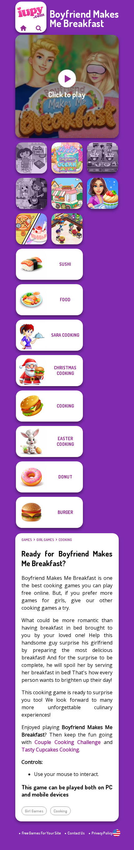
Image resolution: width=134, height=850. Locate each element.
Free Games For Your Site (41, 833)
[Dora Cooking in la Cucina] (31, 157)
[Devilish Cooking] (31, 193)
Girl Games (45, 540)
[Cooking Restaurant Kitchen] (67, 228)
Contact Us (76, 833)
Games (27, 540)
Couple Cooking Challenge (68, 742)
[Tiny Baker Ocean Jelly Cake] (67, 157)
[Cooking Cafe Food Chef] (102, 157)
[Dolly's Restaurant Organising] (31, 228)
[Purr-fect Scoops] (67, 193)
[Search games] (38, 28)
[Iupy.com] (23, 28)
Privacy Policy (102, 833)
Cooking (65, 540)
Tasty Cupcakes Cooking (50, 749)
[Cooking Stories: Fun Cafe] (102, 193)
